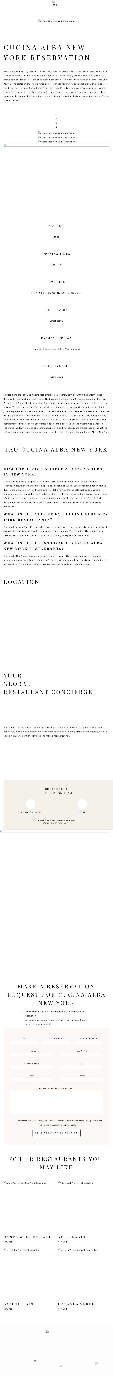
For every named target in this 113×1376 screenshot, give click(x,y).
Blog (20, 1349)
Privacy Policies (60, 1360)
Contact (20, 1355)
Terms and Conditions (78, 1360)
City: (82, 1063)
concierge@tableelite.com (95, 1347)
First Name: (31, 1051)
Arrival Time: (56, 1038)
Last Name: (82, 1051)
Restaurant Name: (31, 1063)
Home (20, 1338)
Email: (31, 1075)
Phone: (82, 1075)
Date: (24, 1038)
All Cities (20, 1344)
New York (8, 1241)
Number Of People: (88, 1038)
